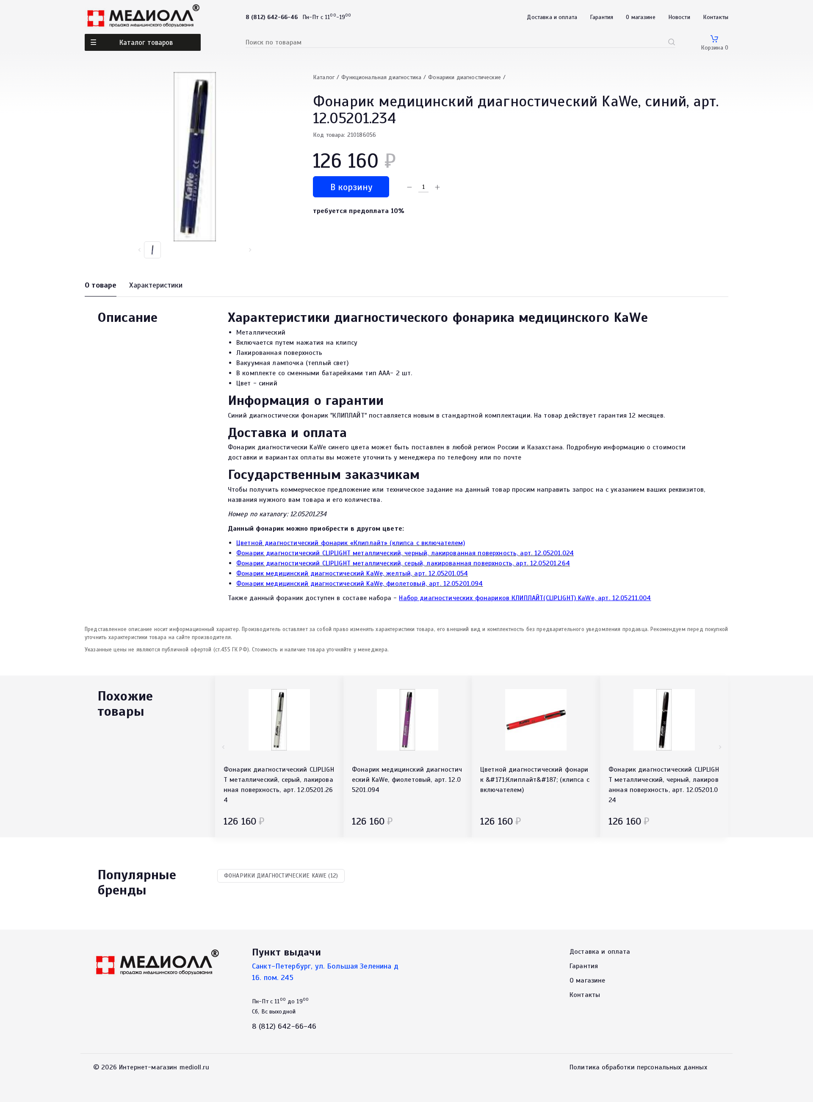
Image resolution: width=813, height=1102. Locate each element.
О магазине (640, 17)
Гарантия (601, 17)
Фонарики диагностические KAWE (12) (281, 875)
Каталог (324, 77)
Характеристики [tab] (156, 285)
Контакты (715, 17)
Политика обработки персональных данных (638, 1067)
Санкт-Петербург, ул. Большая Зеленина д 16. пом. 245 (325, 971)
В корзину (351, 187)
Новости (679, 17)
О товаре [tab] (100, 285)
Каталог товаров (146, 42)
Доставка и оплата (552, 17)
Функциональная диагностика (381, 77)
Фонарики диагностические (464, 77)
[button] (250, 250)
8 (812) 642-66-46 (284, 1026)
